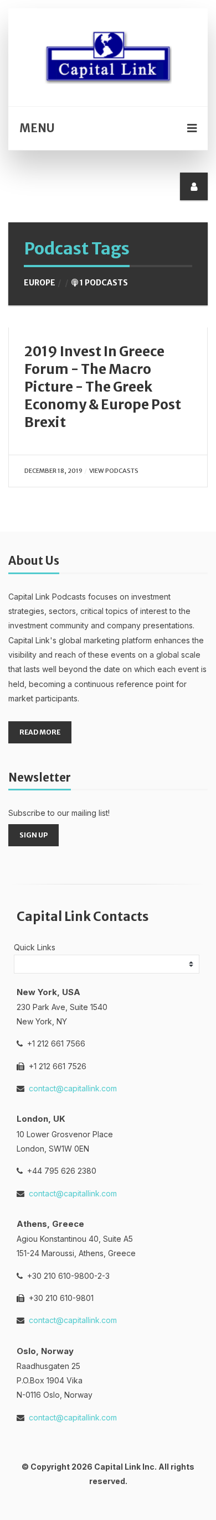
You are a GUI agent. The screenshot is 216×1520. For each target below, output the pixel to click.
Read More (39, 732)
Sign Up (33, 835)
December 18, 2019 (53, 471)
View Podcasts (113, 471)
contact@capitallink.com (73, 1088)
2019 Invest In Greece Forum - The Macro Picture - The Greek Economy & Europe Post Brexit (102, 386)
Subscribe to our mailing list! (59, 813)
